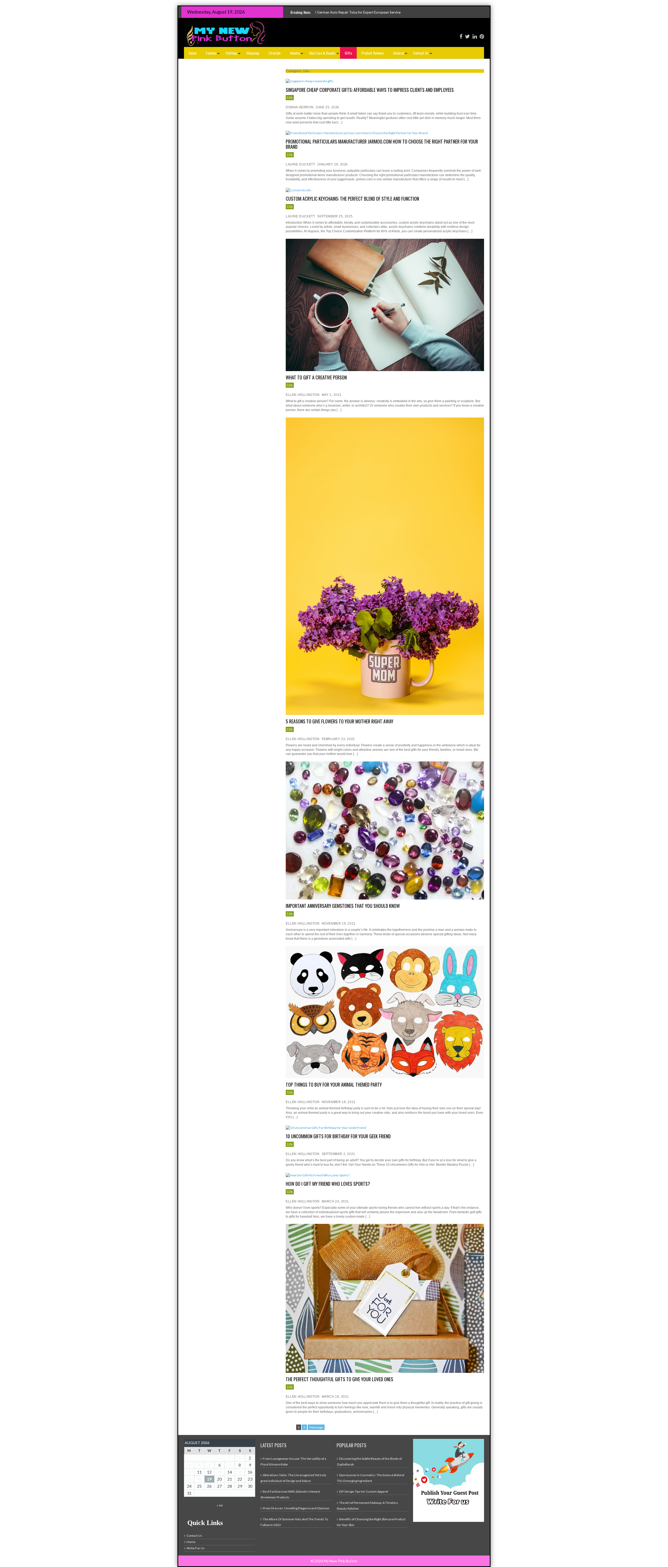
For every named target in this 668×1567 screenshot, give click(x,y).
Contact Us (423, 54)
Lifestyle (275, 53)
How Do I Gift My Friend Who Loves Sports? (328, 1183)
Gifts (348, 53)
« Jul (220, 1505)
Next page (316, 1427)
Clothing (233, 54)
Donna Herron (299, 107)
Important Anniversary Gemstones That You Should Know (343, 905)
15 (240, 1472)
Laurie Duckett (300, 164)
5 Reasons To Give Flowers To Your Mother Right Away (339, 721)
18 (199, 1479)
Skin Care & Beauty (324, 54)
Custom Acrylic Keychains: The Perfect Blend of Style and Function (352, 198)
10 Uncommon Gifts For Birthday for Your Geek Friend (338, 1136)
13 (219, 1472)
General (400, 54)
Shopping (252, 53)
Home (192, 53)
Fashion (213, 54)
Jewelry (297, 54)
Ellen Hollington (303, 395)
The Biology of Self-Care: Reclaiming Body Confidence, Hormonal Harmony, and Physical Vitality (374, 12)
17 (189, 1479)
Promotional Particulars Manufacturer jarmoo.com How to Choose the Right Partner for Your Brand (382, 144)
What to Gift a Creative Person (316, 377)
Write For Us (196, 1548)
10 (189, 1472)
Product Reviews (372, 53)
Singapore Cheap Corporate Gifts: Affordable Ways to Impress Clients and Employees (370, 89)
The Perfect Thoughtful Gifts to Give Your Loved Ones (339, 1379)
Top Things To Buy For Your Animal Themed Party (334, 1084)
